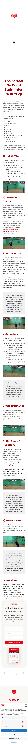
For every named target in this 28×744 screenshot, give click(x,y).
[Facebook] (15, 700)
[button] (26, 705)
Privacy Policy (14, 742)
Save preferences (14, 738)
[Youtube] (10, 700)
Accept (14, 730)
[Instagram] (13, 700)
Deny (14, 734)
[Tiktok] (18, 700)
